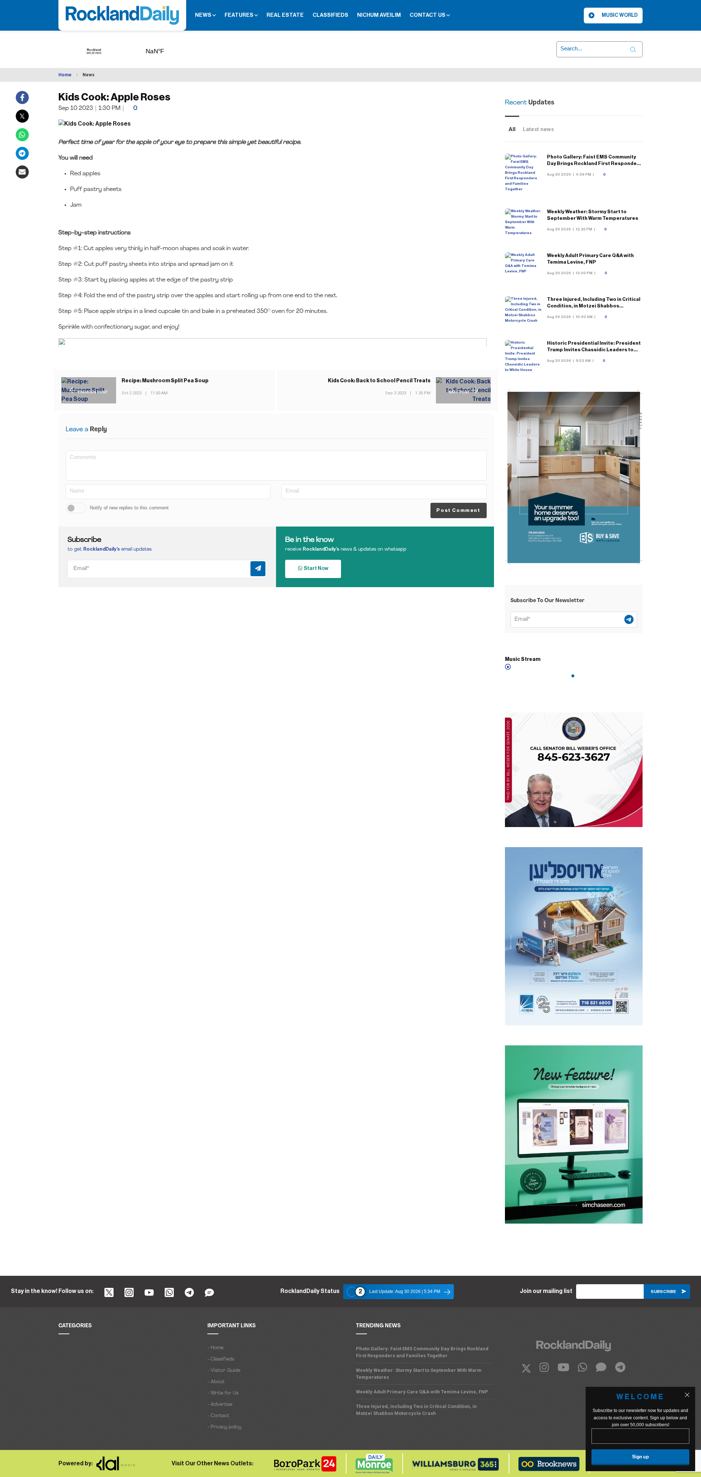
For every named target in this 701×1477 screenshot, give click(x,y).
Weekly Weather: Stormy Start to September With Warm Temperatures (419, 1373)
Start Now (315, 568)
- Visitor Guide (223, 1370)
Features (239, 15)
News (203, 15)
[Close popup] (687, 1395)
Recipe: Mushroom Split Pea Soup (165, 380)
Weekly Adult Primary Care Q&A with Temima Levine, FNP (422, 1391)
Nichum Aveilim (379, 15)
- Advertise (219, 1404)
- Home (215, 1348)
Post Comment (458, 510)
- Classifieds (220, 1359)
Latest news (538, 129)
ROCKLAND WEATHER (166, 49)
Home (65, 74)
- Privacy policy (224, 1427)
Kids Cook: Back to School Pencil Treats (379, 380)
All (512, 129)
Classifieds (330, 15)
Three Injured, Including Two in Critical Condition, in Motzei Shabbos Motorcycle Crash (593, 306)
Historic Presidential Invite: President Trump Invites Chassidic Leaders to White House (594, 350)
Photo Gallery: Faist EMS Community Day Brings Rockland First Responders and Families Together (594, 163)
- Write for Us (222, 1393)
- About (216, 1382)
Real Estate (285, 15)
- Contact (218, 1415)
